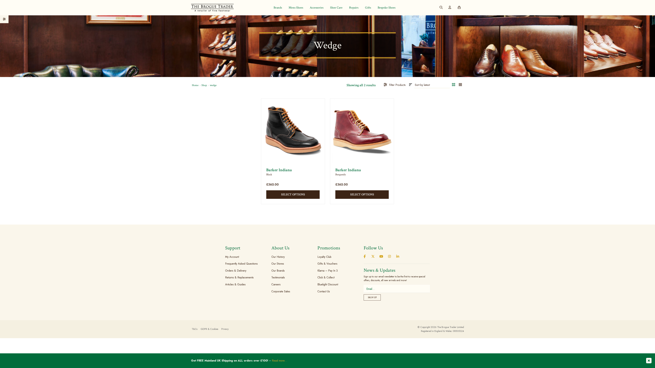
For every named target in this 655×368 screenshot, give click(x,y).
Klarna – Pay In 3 (327, 271)
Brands (278, 8)
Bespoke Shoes (386, 8)
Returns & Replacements (239, 277)
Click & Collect (325, 277)
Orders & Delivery (235, 271)
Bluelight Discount (327, 284)
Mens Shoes (296, 8)
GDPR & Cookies (209, 329)
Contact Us (323, 291)
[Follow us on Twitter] (373, 257)
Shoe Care (336, 8)
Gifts (368, 8)
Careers (276, 284)
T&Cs (194, 329)
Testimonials (278, 277)
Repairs (353, 8)
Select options (293, 194)
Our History (278, 257)
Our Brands (278, 271)
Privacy (225, 329)
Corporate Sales (280, 291)
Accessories (316, 8)
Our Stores (277, 264)
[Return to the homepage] (212, 7)
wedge (213, 85)
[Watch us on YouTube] (381, 257)
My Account (232, 257)
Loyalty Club (324, 257)
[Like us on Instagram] (389, 257)
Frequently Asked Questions (241, 264)
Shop (204, 85)
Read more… (279, 361)
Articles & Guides (235, 284)
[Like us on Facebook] (365, 257)
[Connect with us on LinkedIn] (398, 257)
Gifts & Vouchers (327, 264)
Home (195, 85)
